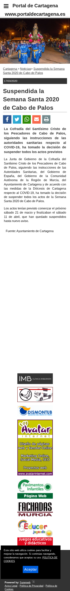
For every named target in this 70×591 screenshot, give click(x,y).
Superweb (25, 582)
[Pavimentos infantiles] (35, 497)
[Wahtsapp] (27, 119)
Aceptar (30, 569)
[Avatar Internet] (35, 474)
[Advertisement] (35, 271)
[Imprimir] (46, 119)
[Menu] (3, 6)
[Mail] (36, 119)
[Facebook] (7, 119)
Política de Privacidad (31, 585)
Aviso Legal (11, 585)
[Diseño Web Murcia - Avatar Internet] (33, 582)
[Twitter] (17, 119)
